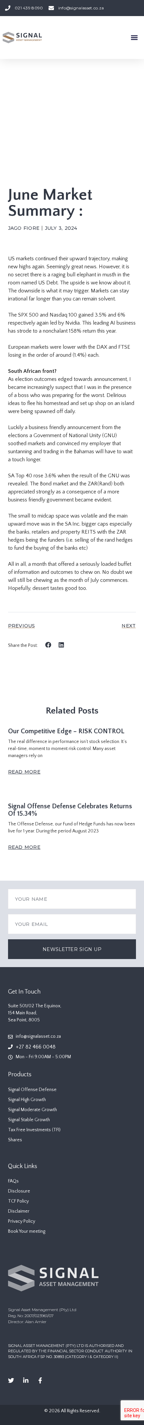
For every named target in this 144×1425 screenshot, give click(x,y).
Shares (15, 1140)
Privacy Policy (21, 1221)
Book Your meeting (26, 1231)
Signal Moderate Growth (32, 1109)
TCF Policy (18, 1201)
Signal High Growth (27, 1099)
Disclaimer (18, 1211)
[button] (134, 37)
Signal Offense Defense (32, 1089)
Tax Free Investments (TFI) (34, 1130)
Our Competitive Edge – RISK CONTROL (66, 731)
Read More (24, 772)
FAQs (13, 1181)
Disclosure (19, 1191)
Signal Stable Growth (29, 1120)
